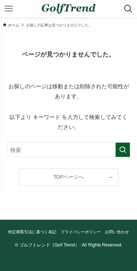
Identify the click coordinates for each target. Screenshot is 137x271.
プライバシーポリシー (81, 231)
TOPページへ (68, 176)
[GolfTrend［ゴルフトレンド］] (68, 9)
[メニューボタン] (9, 9)
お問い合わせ (117, 231)
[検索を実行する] (122, 149)
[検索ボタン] (128, 9)
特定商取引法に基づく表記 (32, 231)
